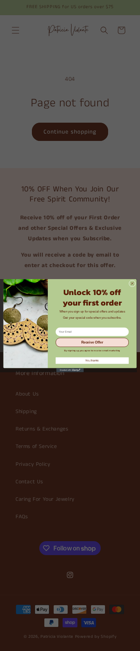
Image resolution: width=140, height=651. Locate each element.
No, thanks (92, 360)
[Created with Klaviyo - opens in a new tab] (70, 370)
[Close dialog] (132, 283)
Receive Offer (92, 342)
